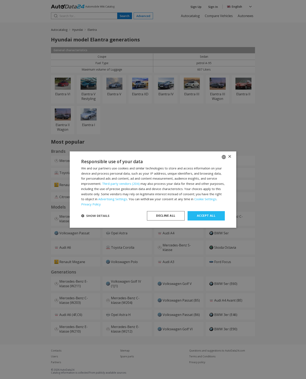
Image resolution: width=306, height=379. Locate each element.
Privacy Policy (91, 204)
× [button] (229, 156)
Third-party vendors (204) (121, 184)
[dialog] (153, 189)
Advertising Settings (112, 199)
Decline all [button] (165, 215)
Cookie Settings (205, 199)
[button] (95, 216)
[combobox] (224, 157)
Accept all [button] (206, 215)
